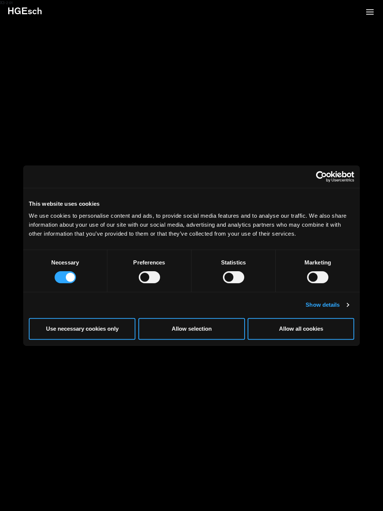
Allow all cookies (301, 328)
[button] (370, 12)
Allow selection (192, 328)
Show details (323, 305)
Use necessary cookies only (82, 328)
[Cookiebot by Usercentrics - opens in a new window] (321, 176)
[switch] (149, 277)
